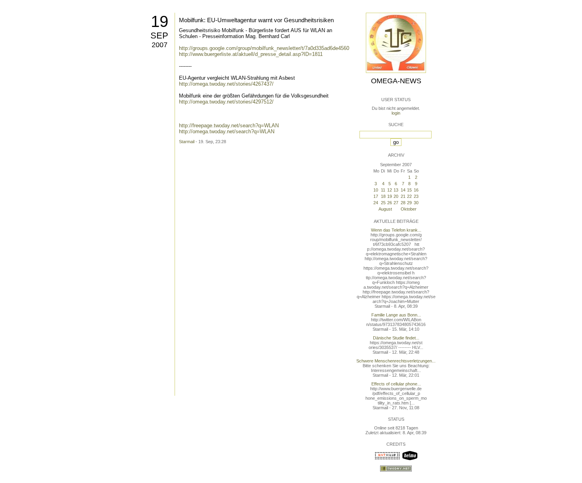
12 (389, 190)
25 (383, 202)
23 (416, 196)
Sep (159, 35)
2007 (159, 45)
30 (416, 202)
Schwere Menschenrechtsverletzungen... (396, 360)
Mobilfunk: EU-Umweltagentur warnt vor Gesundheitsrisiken (256, 20)
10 (375, 190)
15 (409, 190)
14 (403, 190)
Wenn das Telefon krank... (396, 230)
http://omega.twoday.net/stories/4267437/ (226, 84)
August (385, 209)
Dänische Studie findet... (396, 337)
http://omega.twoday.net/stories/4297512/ (226, 102)
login (396, 113)
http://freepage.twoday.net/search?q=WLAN (229, 125)
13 (396, 190)
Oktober (409, 209)
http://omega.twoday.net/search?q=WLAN (226, 131)
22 (409, 196)
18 (383, 196)
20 (396, 196)
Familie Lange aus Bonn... (396, 314)
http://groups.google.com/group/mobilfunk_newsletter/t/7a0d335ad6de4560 (264, 48)
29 (409, 202)
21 (403, 196)
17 (375, 196)
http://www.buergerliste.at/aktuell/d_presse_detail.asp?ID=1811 (251, 54)
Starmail (186, 141)
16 (416, 190)
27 (396, 202)
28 (403, 202)
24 (375, 202)
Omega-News (396, 81)
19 (159, 21)
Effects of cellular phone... (396, 383)
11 (383, 190)
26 (389, 202)
